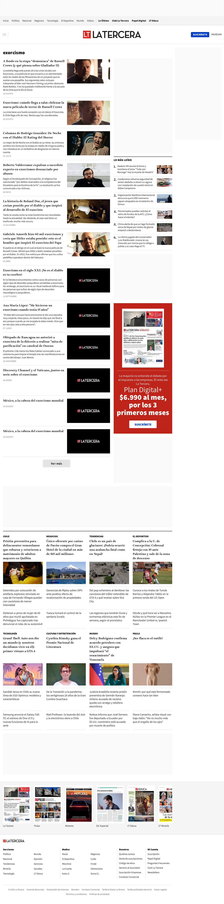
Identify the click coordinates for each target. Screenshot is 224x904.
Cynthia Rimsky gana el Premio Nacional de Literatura (63, 643)
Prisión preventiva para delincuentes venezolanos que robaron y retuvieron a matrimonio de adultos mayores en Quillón (22, 550)
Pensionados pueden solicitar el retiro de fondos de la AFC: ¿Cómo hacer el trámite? (135, 214)
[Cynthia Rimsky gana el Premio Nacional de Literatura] (66, 674)
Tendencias (96, 536)
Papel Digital (139, 20)
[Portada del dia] (143, 366)
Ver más (56, 464)
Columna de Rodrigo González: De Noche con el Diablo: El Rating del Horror (32, 135)
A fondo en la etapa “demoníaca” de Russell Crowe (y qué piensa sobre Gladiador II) (34, 63)
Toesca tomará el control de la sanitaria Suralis (63, 614)
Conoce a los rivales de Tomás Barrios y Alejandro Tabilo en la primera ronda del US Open (150, 593)
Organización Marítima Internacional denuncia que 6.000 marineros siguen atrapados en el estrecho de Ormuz (136, 200)
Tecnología (52, 20)
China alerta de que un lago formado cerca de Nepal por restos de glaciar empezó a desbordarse (136, 227)
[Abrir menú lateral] (5, 34)
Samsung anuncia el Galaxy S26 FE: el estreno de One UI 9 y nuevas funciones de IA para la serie (21, 720)
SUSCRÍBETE (143, 424)
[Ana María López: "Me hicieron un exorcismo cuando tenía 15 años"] (88, 315)
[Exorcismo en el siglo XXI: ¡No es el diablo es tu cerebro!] (88, 280)
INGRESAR (216, 34)
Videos (90, 20)
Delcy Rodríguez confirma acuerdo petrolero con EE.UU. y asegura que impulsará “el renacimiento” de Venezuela (108, 649)
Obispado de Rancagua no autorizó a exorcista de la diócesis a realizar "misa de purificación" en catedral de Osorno (32, 342)
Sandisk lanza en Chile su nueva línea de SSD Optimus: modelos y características (22, 695)
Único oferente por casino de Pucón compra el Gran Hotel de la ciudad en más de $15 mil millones (64, 548)
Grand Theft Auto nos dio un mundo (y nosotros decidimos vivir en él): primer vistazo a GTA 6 (21, 645)
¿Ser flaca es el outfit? (148, 638)
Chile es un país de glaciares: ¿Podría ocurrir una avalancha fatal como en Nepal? (107, 548)
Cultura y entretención (61, 633)
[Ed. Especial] (110, 822)
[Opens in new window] (79, 822)
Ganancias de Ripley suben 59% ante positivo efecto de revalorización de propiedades (64, 593)
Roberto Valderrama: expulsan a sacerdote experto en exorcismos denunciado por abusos (33, 169)
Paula (136, 633)
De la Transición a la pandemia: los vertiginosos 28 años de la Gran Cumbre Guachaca (66, 695)
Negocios (39, 20)
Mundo (80, 20)
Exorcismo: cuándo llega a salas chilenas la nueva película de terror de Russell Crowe (33, 105)
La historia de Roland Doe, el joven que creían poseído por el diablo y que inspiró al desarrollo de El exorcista (32, 205)
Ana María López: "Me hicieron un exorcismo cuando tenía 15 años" (27, 307)
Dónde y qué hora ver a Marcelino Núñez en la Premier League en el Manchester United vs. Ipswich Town (152, 618)
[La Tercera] (16, 822)
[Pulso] (48, 822)
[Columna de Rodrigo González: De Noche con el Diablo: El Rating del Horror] (88, 143)
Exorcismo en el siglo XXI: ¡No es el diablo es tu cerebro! (33, 272)
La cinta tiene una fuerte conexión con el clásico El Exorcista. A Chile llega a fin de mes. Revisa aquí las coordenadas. (33, 113)
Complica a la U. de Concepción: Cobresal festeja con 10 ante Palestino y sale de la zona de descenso (151, 550)
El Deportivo (67, 20)
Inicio (6, 20)
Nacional (26, 20)
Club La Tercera (120, 20)
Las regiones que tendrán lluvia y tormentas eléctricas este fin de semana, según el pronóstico (108, 616)
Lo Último (103, 20)
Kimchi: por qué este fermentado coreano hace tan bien (151, 693)
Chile (6, 536)
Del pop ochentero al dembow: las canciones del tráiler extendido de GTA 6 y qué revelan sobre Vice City (109, 595)
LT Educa (153, 20)
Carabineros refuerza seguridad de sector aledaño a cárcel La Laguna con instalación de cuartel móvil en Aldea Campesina (135, 184)
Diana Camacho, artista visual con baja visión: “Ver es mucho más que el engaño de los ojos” (152, 718)
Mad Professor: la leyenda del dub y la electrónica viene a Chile (65, 716)
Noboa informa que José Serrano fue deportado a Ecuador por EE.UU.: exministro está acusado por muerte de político (108, 720)
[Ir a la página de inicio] (112, 34)
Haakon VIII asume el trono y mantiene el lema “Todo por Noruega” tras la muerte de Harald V (135, 169)
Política (15, 20)
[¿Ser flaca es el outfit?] (152, 674)
